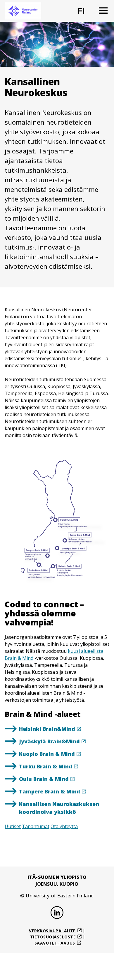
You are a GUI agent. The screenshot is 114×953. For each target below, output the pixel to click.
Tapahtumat (35, 826)
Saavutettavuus (54, 943)
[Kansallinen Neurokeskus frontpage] (23, 11)
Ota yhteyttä (64, 826)
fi (84, 13)
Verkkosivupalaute (52, 930)
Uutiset (13, 826)
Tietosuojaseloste (53, 937)
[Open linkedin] (57, 913)
